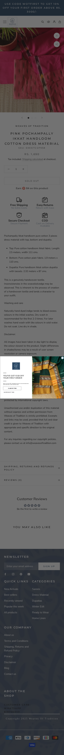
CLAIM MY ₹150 (12, 388)
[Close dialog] (62, 358)
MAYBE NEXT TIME (9, 392)
